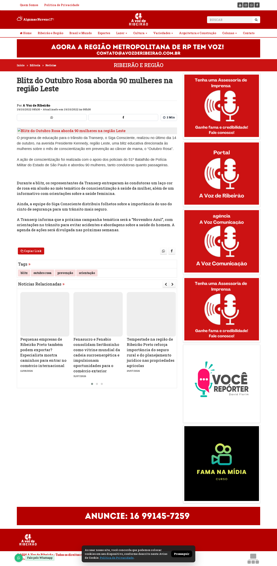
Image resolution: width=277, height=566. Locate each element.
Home (27, 33)
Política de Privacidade (61, 5)
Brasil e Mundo (80, 33)
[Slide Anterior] (165, 284)
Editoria (35, 65)
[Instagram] (245, 5)
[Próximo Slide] (172, 284)
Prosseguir (181, 554)
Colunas (228, 33)
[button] (92, 384)
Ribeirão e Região (50, 33)
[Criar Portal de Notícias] (253, 558)
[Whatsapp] (251, 5)
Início (21, 65)
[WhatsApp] (19, 558)
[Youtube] (240, 5)
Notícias (50, 65)
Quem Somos (29, 5)
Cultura (139, 33)
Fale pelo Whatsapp (40, 557)
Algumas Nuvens (38, 19)
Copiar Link (32, 251)
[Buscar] (256, 19)
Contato (248, 33)
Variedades (161, 33)
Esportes (104, 33)
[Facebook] (257, 5)
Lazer (120, 33)
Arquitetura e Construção (197, 33)
